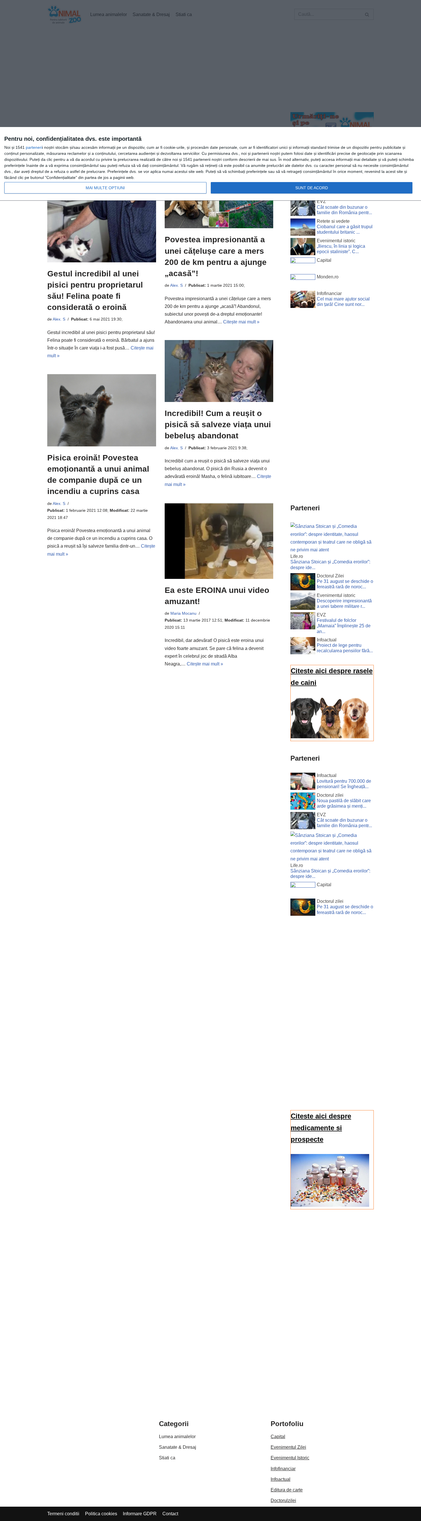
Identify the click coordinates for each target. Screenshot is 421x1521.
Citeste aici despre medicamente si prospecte (321, 1127)
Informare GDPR (140, 1513)
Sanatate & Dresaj (177, 1447)
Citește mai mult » (241, 321)
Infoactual (280, 1479)
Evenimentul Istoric (290, 1457)
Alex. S (59, 319)
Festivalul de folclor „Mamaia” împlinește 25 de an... (344, 626)
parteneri (34, 147)
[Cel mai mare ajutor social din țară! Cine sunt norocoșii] (302, 300)
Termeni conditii (63, 1513)
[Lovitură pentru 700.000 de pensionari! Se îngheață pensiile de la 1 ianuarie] (302, 782)
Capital (278, 1436)
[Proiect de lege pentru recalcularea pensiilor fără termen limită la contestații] (302, 647)
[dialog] (210, 164)
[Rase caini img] (330, 736)
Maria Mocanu (183, 613)
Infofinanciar (283, 1468)
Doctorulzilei (283, 1500)
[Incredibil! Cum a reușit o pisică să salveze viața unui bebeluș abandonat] (219, 371)
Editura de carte (287, 1489)
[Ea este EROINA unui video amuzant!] (219, 541)
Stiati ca (167, 1457)
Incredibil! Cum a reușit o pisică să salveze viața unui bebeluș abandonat (218, 424)
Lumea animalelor (177, 1436)
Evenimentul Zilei (288, 1447)
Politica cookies (101, 1513)
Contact (170, 1513)
